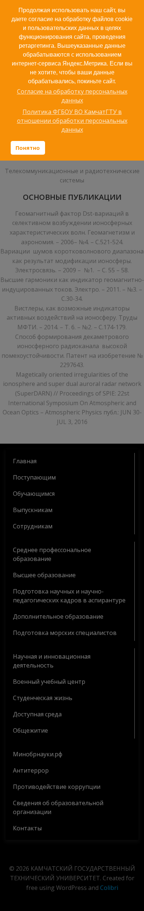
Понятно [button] (28, 147)
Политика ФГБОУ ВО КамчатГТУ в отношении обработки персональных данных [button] (72, 121)
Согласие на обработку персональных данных (72, 95)
